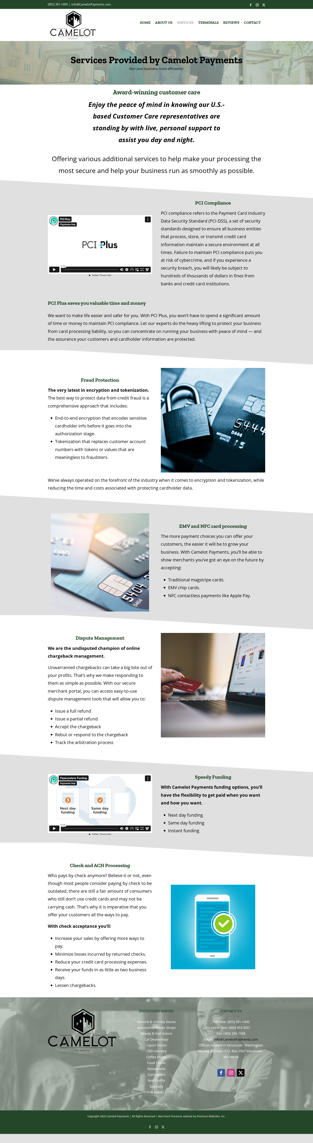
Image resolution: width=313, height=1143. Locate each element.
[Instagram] (231, 1073)
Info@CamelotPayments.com (91, 4)
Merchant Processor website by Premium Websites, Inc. (192, 1116)
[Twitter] (241, 1073)
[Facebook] (221, 1073)
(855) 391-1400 (58, 4)
